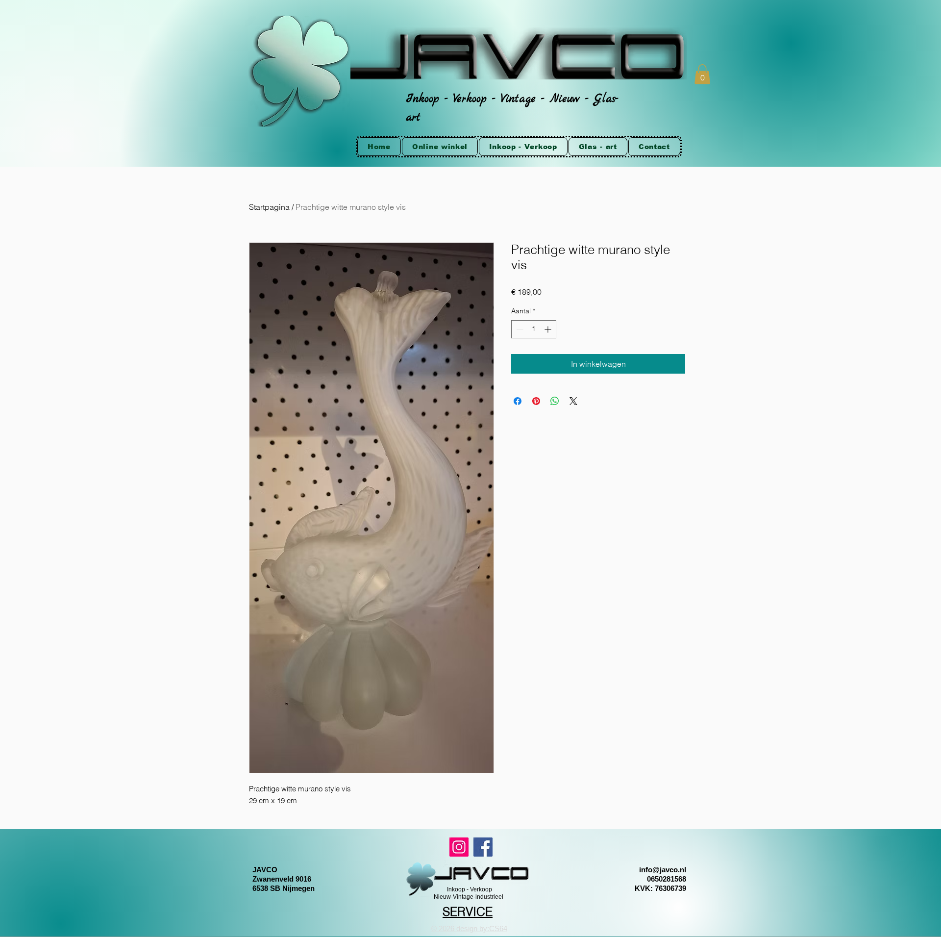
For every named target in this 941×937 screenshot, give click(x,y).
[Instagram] (459, 847)
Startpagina (269, 207)
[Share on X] (573, 401)
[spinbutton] (534, 329)
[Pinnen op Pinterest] (536, 401)
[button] (702, 74)
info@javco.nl (662, 869)
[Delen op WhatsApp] (555, 401)
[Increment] (549, 329)
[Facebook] (483, 847)
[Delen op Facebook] (517, 401)
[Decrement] (519, 329)
